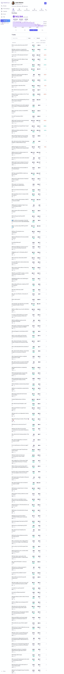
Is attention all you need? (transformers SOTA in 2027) (20, 450)
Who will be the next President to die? (19, 403)
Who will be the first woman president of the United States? (20, 168)
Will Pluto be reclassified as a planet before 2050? (20, 389)
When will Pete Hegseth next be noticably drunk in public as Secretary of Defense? (20, 136)
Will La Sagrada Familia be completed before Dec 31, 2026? (19, 357)
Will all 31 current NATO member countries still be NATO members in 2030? (20, 274)
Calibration (25, 6)
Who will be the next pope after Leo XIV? (20, 89)
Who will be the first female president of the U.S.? (20, 435)
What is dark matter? (16, 299)
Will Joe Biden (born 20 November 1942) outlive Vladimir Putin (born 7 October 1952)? (20, 461)
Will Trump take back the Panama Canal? (20, 189)
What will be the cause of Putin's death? (20, 622)
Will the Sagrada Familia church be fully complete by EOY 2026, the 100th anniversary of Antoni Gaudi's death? (19, 379)
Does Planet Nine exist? (16, 242)
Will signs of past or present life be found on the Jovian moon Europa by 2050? (20, 633)
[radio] (16, 30)
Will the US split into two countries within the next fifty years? (20, 551)
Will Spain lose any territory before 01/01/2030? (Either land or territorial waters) (19, 516)
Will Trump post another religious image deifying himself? (20, 60)
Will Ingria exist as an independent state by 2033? (20, 414)
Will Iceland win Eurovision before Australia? (20, 157)
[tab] (13, 10)
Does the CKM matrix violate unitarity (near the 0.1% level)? (20, 262)
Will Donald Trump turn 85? (17, 64)
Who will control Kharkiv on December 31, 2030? (20, 294)
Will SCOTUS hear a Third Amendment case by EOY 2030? (20, 505)
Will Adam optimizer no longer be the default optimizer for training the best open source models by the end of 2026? (20, 50)
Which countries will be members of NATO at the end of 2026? (20, 200)
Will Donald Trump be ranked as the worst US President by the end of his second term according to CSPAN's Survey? (20, 163)
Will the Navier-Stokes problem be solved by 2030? (20, 494)
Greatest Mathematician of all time (19, 399)
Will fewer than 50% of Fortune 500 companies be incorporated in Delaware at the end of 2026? (20, 429)
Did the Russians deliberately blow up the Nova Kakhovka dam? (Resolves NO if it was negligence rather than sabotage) (20, 639)
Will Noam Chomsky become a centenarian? (18, 232)
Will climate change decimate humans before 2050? (19, 394)
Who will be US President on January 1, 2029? (19, 562)
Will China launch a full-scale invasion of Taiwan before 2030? (20, 665)
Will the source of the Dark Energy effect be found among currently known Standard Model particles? (20, 644)
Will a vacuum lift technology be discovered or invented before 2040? (20, 660)
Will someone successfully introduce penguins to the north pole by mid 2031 (20, 500)
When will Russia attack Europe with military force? (19, 577)
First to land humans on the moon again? (20, 445)
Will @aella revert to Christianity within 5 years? (20, 253)
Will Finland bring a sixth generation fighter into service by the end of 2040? (20, 612)
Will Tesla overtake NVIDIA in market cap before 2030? (20, 174)
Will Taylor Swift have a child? (17, 289)
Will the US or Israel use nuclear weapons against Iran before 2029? (20, 75)
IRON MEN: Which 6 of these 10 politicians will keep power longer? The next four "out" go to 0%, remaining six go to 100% (20, 69)
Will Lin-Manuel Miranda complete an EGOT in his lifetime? (20, 285)
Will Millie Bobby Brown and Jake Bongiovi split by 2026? (20, 279)
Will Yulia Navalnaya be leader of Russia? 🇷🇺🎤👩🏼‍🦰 (20, 419)
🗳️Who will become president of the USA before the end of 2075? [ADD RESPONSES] (20, 221)
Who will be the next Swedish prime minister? (19, 530)
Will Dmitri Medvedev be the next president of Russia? (20, 237)
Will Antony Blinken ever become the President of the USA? (19, 321)
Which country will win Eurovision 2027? (20, 45)
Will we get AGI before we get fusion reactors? (19, 408)
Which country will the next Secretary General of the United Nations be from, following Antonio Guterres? (19, 336)
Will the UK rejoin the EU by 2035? (18, 216)
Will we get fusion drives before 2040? (19, 257)
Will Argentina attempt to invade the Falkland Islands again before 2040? (19, 650)
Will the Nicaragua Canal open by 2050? (20, 521)
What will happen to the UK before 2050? (20, 331)
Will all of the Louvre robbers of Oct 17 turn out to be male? (20, 95)
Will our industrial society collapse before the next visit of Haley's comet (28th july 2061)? (20, 541)
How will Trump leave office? (17, 116)
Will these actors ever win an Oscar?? (19, 424)
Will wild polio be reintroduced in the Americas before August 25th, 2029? (19, 607)
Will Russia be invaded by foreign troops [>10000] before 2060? (20, 205)
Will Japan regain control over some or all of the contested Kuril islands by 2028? (20, 583)
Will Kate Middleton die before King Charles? (20, 383)
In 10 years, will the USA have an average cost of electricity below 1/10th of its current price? (20, 315)
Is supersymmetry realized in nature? (19, 572)
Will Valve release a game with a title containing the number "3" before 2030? (20, 557)
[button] (31, 42)
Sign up (5, 20)
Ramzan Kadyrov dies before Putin (18, 85)
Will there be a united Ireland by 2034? (19, 525)
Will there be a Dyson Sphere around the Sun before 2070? (20, 536)
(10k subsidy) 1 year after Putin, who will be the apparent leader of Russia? (20, 304)
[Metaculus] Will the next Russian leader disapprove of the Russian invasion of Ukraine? (19, 618)
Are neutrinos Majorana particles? (18, 592)
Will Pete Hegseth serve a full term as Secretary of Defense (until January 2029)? (20, 147)
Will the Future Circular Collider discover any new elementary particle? (20, 628)
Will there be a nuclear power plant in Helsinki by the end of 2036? (19, 568)
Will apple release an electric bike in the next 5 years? (20, 597)
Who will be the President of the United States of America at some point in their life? (20, 342)
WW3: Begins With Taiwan (17, 654)
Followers (19, 6)
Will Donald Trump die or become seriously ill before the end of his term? (20, 121)
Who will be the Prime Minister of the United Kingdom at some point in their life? (20, 351)
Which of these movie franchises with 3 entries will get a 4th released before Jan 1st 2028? (20, 467)
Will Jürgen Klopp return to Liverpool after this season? (20, 194)
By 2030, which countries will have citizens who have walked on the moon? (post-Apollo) (20, 472)
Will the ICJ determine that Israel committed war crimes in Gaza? (18, 456)
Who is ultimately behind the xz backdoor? (20, 346)
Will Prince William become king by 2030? (20, 602)
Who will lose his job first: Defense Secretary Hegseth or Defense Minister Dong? (20, 142)
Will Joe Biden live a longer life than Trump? (20, 125)
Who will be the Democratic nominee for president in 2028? (20, 483)
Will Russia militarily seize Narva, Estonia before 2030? (20, 131)
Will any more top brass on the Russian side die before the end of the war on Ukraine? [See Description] (20, 80)
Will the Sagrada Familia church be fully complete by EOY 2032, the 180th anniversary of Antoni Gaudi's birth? (19, 373)
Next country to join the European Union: (20, 546)
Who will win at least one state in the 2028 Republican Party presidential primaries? (20, 362)
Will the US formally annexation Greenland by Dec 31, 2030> (20, 179)
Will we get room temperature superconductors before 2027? (18, 185)
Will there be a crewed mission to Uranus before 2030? (20, 489)
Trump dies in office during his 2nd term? (20, 54)
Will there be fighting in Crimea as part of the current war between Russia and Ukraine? (20, 247)
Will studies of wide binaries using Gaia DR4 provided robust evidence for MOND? (20, 326)
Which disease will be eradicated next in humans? (19, 211)
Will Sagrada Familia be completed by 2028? (19, 368)
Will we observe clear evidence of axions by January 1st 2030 (20, 268)
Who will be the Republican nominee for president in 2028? (19, 440)
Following (14, 6)
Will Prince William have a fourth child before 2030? (20, 310)
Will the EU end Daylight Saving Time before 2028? (20, 671)
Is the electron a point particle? (18, 588)
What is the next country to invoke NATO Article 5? (20, 111)
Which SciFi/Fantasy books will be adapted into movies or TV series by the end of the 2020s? (20, 106)
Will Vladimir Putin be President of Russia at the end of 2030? (20, 478)
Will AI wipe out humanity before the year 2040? (20, 511)
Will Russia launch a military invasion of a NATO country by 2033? (20, 153)
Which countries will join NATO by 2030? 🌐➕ (20, 226)
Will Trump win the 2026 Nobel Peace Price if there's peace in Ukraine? (20, 100)
